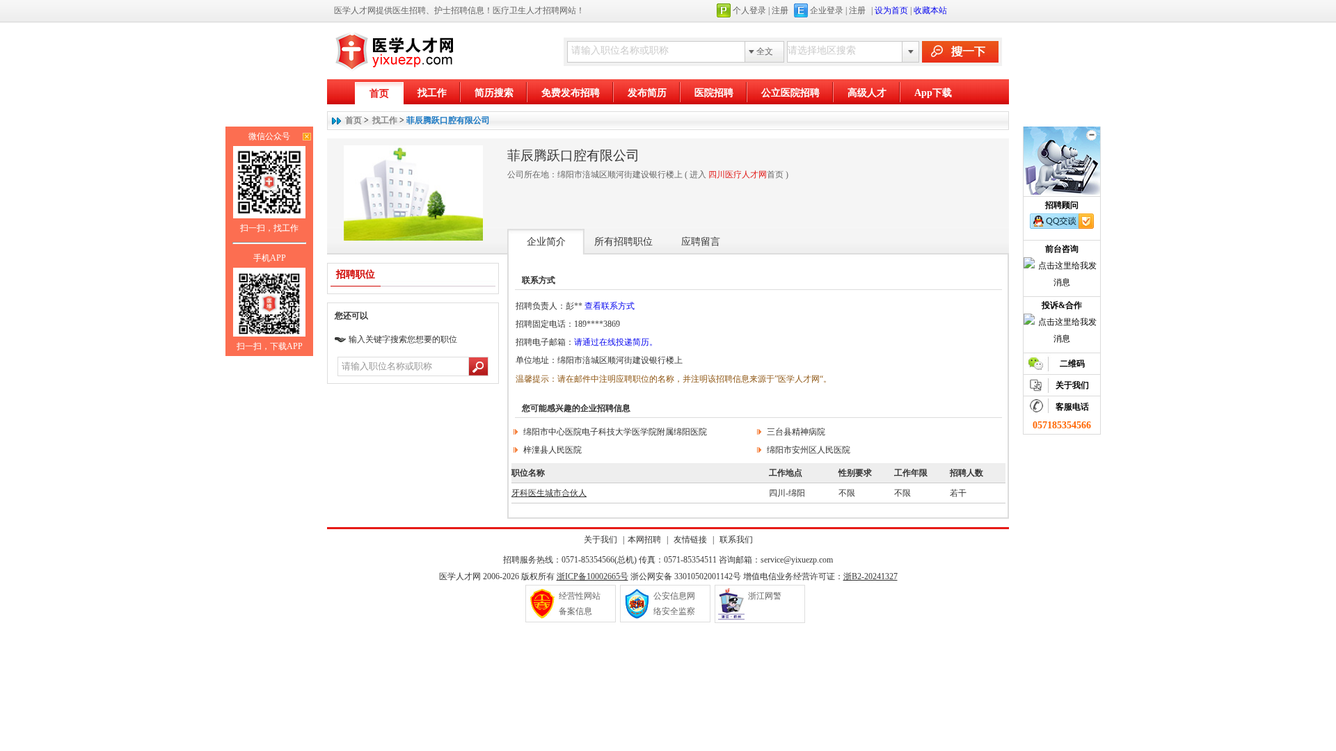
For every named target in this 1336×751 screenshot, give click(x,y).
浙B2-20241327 (870, 576)
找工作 (432, 93)
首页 (379, 93)
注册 (780, 10)
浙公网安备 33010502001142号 (685, 576)
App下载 (933, 93)
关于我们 (600, 539)
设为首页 (891, 10)
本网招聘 (644, 539)
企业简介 (546, 241)
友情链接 (690, 539)
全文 (764, 51)
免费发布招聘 (570, 93)
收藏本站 (930, 10)
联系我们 (735, 539)
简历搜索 (494, 93)
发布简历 (647, 93)
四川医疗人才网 (737, 174)
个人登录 (749, 10)
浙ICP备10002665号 (592, 576)
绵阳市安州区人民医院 (808, 450)
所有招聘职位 (623, 241)
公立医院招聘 (790, 93)
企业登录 (826, 10)
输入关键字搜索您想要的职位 (403, 339)
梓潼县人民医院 (552, 450)
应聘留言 (700, 241)
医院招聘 (713, 93)
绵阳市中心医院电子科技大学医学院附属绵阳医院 (615, 432)
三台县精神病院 (796, 432)
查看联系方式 (609, 306)
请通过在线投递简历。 (616, 342)
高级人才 (867, 93)
